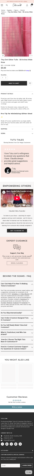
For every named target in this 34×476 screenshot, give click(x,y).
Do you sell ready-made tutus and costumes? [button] (14, 326)
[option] (17, 36)
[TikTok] (15, 444)
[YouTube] (20, 444)
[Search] (7, 5)
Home (3, 10)
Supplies (9, 10)
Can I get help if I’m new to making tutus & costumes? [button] (14, 285)
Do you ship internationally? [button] (11, 313)
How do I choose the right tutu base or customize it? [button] (13, 340)
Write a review (17, 407)
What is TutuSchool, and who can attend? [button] (13, 333)
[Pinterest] (11, 444)
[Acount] (27, 5)
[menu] (2, 5)
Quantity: (4, 75)
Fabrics (16, 10)
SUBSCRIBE (27, 465)
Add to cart (14, 83)
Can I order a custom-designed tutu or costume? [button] (14, 319)
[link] (30, 83)
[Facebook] (2, 444)
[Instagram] (6, 444)
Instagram (25, 303)
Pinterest (9, 303)
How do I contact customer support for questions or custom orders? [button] (14, 348)
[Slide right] (31, 256)
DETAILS (25, 1)
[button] (1, 161)
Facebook (16, 303)
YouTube (3, 303)
